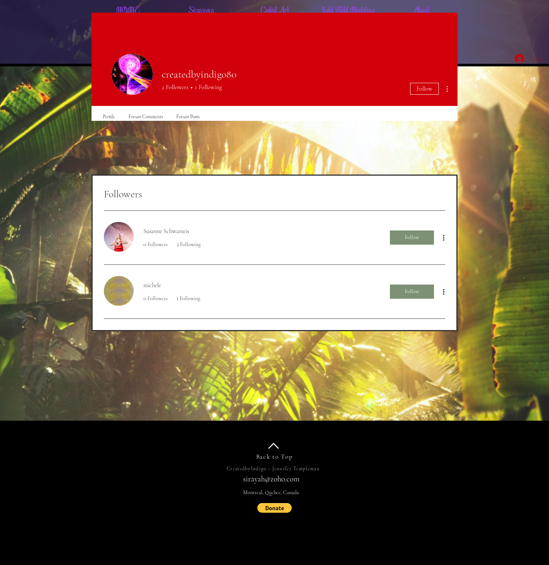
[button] (274, 508)
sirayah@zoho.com (271, 479)
